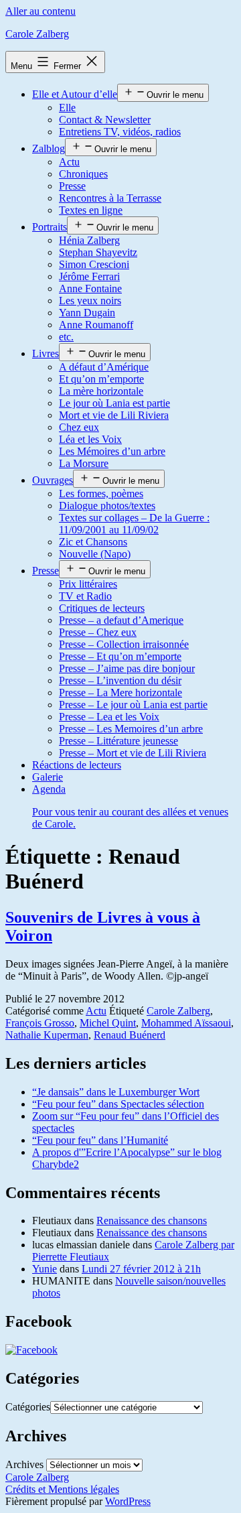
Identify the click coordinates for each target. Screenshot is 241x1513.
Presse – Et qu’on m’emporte (120, 656)
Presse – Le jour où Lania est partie (133, 704)
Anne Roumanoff (96, 324)
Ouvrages (52, 480)
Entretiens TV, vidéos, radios (120, 131)
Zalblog (48, 148)
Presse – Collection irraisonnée (124, 644)
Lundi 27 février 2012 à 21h (141, 1268)
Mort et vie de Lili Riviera (114, 415)
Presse (72, 186)
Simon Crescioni (94, 264)
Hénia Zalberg (89, 240)
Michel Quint (108, 1023)
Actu (69, 162)
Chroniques (83, 174)
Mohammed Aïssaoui (186, 1023)
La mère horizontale (101, 391)
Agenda (130, 806)
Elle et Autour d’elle (74, 94)
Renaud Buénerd (129, 1035)
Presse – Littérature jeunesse (118, 740)
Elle (67, 107)
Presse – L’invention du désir (120, 680)
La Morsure (83, 463)
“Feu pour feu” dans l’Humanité (100, 1140)
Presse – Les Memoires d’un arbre (131, 728)
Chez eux (79, 427)
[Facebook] (31, 1350)
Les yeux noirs (90, 300)
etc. (66, 336)
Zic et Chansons (93, 541)
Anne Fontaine (90, 288)
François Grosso (39, 1023)
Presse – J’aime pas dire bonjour (127, 668)
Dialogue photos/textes (107, 505)
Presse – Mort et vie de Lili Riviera (132, 753)
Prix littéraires (88, 584)
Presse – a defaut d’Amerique (121, 620)
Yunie (44, 1268)
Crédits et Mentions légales (62, 1489)
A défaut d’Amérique (104, 367)
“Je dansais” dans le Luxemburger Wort (115, 1092)
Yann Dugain (87, 312)
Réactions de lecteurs (76, 765)
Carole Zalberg (37, 34)
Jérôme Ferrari (89, 276)
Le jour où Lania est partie (114, 403)
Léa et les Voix (90, 439)
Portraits (49, 227)
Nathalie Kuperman (46, 1035)
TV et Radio (85, 596)
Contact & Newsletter (105, 119)
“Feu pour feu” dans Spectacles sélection (118, 1104)
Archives (24, 1464)
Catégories (27, 1406)
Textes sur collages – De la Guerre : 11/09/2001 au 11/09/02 (134, 523)
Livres (45, 353)
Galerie (47, 777)
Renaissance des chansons (151, 1220)
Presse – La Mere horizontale (120, 692)
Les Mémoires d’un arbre (112, 451)
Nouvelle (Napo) (95, 554)
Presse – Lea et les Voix (109, 716)
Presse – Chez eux (98, 632)
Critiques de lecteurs (102, 608)
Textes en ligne (91, 210)
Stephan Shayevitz (98, 252)
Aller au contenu (40, 11)
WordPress (128, 1501)
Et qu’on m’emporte (101, 379)
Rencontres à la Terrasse (110, 198)
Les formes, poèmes (101, 493)
